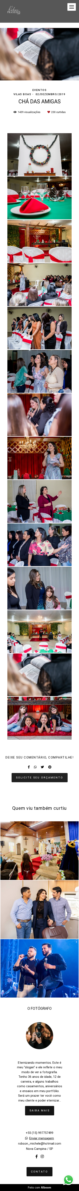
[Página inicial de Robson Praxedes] (13, 11)
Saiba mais (39, 1110)
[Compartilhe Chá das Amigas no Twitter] (42, 767)
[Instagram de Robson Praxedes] (42, 1157)
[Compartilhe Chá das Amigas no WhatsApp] (35, 767)
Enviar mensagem (41, 1138)
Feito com (39, 1187)
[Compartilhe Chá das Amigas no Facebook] (29, 767)
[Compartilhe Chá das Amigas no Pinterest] (49, 767)
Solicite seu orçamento (39, 777)
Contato (39, 1171)
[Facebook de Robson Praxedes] (36, 1157)
